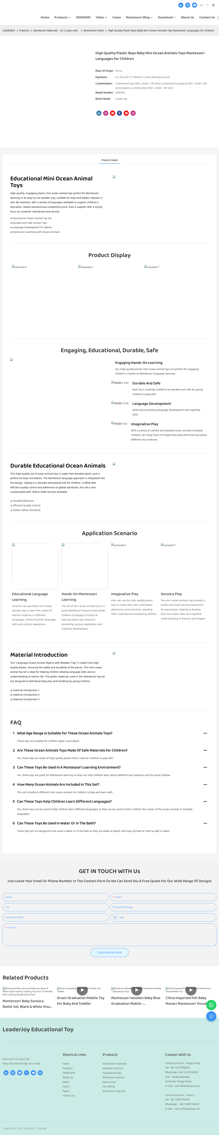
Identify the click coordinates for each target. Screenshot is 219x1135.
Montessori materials (115, 1063)
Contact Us (69, 1095)
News (66, 1091)
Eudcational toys (112, 1072)
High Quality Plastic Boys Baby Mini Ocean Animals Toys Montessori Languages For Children (161, 30)
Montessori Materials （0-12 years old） (56, 30)
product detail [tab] (109, 160)
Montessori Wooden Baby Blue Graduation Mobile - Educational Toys (135, 1001)
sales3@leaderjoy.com (187, 1086)
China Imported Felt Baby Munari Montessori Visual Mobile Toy (186, 1001)
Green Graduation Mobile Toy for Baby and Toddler (80, 1001)
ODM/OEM (69, 1072)
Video (66, 1082)
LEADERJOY (9, 30)
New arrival (109, 1082)
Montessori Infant (93, 30)
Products (24, 30)
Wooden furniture (113, 1068)
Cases (66, 1086)
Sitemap (42, 1128)
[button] (218, 17)
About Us (68, 1077)
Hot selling (109, 1086)
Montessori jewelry (113, 1077)
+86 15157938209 (188, 1072)
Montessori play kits (114, 1091)
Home (66, 1063)
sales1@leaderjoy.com (187, 1108)
